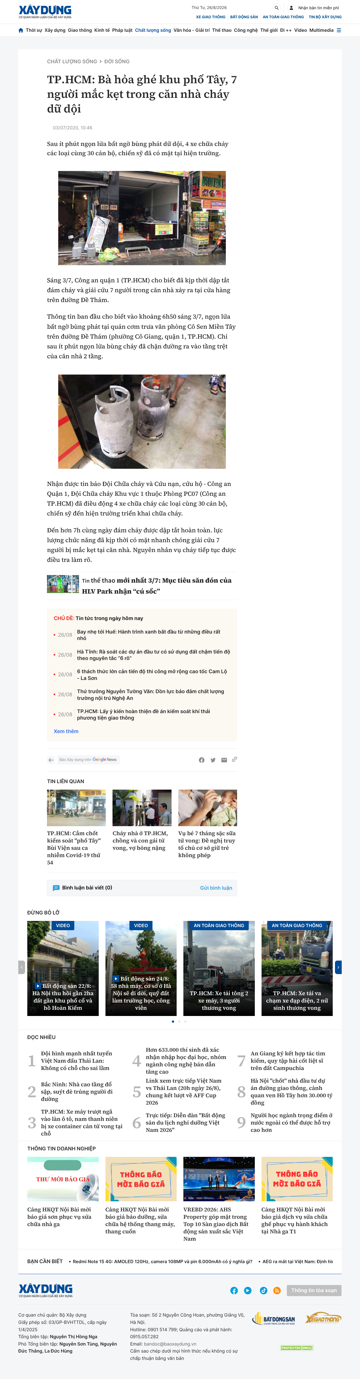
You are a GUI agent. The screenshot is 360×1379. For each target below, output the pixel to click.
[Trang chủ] (20, 30)
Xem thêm (66, 731)
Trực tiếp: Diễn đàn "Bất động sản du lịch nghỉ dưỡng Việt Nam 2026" (185, 1123)
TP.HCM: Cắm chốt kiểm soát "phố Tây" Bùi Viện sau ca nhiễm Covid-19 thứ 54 (74, 848)
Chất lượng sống (153, 30)
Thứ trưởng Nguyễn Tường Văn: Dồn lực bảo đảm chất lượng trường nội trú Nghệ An (150, 695)
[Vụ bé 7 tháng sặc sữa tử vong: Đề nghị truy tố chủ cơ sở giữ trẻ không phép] (207, 808)
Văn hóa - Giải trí (192, 30)
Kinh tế (102, 30)
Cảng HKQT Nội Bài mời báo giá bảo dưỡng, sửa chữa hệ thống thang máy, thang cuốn (140, 1220)
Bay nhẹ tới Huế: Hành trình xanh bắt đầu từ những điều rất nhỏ (148, 635)
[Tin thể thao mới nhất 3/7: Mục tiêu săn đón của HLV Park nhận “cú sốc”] (63, 584)
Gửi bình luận (216, 888)
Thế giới (269, 30)
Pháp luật (122, 30)
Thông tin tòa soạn (314, 1291)
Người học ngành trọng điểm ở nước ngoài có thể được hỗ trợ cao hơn (291, 1123)
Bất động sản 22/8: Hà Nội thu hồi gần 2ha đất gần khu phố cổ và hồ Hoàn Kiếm (63, 996)
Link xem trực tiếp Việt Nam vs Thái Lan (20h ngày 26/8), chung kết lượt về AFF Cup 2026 (184, 1091)
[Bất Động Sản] (273, 1319)
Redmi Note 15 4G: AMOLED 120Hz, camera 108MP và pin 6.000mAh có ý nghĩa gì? (162, 1261)
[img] (142, 218)
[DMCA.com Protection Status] (297, 1348)
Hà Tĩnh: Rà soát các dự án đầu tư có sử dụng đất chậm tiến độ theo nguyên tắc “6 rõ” (153, 655)
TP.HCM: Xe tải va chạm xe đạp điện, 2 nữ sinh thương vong (297, 1000)
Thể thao (221, 30)
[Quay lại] (51, 760)
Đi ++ (286, 30)
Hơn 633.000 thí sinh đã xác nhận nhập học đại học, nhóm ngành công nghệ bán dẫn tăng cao (186, 1060)
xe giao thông (210, 17)
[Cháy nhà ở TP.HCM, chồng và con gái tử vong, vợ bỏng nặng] (141, 808)
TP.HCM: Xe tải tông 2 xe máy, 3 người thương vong (219, 1000)
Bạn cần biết (45, 1262)
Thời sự (34, 30)
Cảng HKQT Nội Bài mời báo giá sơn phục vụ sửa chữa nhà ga (59, 1217)
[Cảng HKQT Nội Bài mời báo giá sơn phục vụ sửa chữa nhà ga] (63, 1179)
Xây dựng (55, 30)
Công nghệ (246, 30)
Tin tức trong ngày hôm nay (109, 618)
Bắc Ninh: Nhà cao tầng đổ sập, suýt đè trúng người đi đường (77, 1092)
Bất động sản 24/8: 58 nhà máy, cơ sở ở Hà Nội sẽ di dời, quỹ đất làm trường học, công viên (141, 993)
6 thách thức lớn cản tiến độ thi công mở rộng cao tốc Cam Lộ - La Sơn (152, 675)
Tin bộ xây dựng (325, 17)
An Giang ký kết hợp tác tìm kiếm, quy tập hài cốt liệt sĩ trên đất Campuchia (288, 1061)
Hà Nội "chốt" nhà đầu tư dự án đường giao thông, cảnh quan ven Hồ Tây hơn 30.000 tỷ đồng (291, 1091)
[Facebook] (201, 760)
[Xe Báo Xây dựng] (323, 1317)
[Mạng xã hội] (263, 1290)
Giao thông (80, 30)
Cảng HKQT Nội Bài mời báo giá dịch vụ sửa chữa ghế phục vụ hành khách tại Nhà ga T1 (295, 1220)
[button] (173, 1021)
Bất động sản (244, 17)
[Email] (224, 760)
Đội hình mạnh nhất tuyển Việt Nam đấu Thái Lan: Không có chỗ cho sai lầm (76, 1061)
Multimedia (321, 30)
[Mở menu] (339, 30)
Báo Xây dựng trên (75, 760)
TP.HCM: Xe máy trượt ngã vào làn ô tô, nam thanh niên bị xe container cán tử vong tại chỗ (82, 1122)
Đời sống (116, 62)
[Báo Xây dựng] (45, 11)
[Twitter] (213, 760)
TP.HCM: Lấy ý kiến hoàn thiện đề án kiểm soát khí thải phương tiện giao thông (143, 715)
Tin (86, 580)
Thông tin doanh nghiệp (61, 1149)
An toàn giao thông (283, 17)
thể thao (103, 580)
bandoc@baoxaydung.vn (170, 1344)
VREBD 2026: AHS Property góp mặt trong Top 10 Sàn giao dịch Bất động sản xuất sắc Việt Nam (215, 1224)
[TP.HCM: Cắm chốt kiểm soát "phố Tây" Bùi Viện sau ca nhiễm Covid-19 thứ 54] (76, 808)
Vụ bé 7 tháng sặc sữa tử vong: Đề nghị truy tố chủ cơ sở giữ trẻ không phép (207, 844)
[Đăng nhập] (291, 8)
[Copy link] (234, 760)
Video (300, 30)
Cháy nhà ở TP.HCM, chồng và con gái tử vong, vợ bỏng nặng (140, 840)
